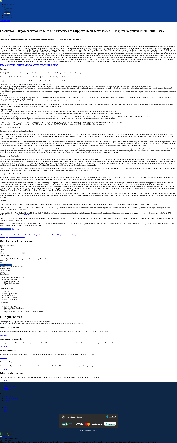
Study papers (8, 8)
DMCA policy (8, 397)
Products (7, 13)
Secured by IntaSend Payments (88, 430)
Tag (5, 411)
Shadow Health (5, 36)
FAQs (6, 6)
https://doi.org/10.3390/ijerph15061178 (16, 215)
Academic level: (5, 255)
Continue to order (5, 229)
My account (8, 17)
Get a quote (15, 229)
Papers (6, 409)
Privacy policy (8, 400)
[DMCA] (6, 433)
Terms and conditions (11, 398)
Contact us (7, 12)
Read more (3, 335)
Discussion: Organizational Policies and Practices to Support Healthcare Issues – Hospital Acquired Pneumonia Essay (38, 235)
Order (8, 21)
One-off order (8, 15)
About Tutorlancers (10, 4)
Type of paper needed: (7, 245)
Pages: (2, 249)
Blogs (6, 10)
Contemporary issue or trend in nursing (12, 237)
